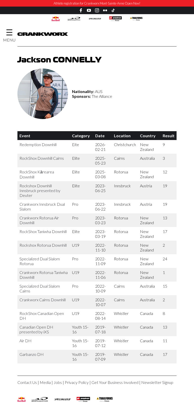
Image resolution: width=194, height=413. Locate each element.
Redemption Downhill (38, 144)
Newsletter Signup (157, 382)
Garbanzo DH (31, 354)
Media (45, 382)
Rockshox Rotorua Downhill (43, 245)
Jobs (58, 382)
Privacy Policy (77, 382)
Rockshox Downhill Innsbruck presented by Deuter (39, 190)
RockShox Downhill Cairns (41, 158)
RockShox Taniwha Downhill (43, 231)
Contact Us (27, 382)
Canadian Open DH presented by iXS (36, 329)
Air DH (25, 340)
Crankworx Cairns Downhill (42, 299)
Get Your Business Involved (114, 382)
